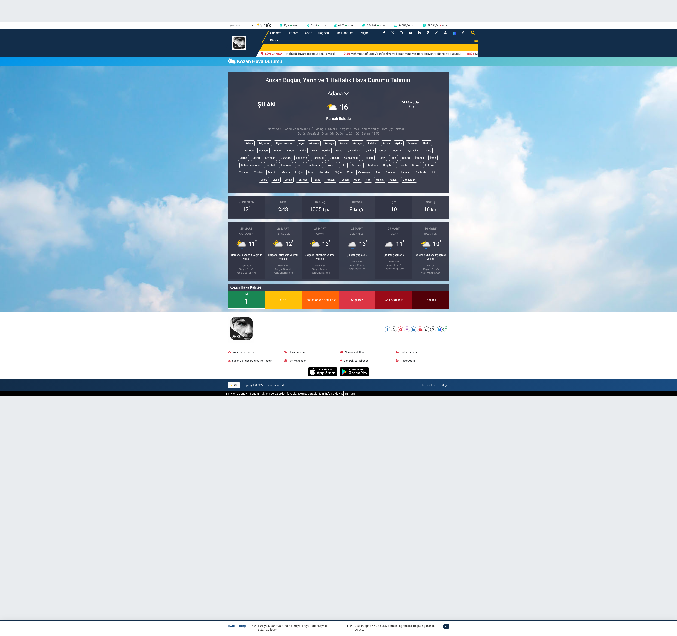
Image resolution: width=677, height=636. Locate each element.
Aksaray (314, 143)
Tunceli (344, 179)
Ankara (343, 143)
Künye (274, 40)
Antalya (357, 143)
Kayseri (331, 165)
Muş (310, 172)
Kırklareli (372, 165)
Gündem (275, 33)
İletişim (364, 33)
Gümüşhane (351, 157)
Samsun (405, 172)
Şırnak (288, 179)
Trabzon (330, 179)
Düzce (427, 150)
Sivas (276, 179)
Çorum (383, 150)
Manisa (258, 172)
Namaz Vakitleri (354, 352)
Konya (415, 165)
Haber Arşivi (408, 360)
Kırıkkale (357, 165)
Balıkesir (412, 143)
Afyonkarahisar (284, 143)
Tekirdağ (302, 179)
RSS (235, 385)
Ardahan (372, 143)
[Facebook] (387, 329)
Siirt (434, 172)
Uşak (357, 179)
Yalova (380, 179)
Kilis (343, 165)
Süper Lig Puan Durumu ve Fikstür (252, 360)
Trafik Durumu (408, 352)
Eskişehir (301, 157)
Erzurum (286, 157)
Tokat (316, 179)
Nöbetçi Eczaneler (243, 352)
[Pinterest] (400, 329)
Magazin (323, 33)
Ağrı (301, 143)
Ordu (350, 172)
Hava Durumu (297, 352)
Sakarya (390, 172)
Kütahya (429, 165)
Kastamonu (314, 165)
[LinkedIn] (413, 329)
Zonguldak (409, 179)
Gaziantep (318, 157)
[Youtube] (420, 329)
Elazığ (256, 157)
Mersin (286, 172)
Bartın (426, 143)
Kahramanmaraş (250, 165)
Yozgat (393, 179)
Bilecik (277, 150)
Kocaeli (402, 165)
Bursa (339, 150)
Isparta (406, 157)
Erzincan (270, 157)
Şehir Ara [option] (235, 25)
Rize (377, 172)
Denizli (397, 150)
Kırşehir (387, 165)
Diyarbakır (412, 150)
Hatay (382, 157)
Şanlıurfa (421, 172)
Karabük (270, 165)
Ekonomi (293, 33)
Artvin (386, 143)
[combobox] (242, 25)
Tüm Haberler (344, 33)
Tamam (350, 393)
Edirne (243, 157)
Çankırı (370, 150)
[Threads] (433, 329)
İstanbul (420, 157)
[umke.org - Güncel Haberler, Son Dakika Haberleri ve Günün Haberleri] (239, 42)
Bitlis (303, 150)
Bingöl (290, 150)
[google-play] (354, 371)
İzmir (433, 157)
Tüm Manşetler (297, 360)
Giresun (334, 157)
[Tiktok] (426, 329)
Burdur (326, 150)
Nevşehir (324, 172)
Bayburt (263, 150)
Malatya (243, 172)
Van (368, 179)
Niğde (338, 172)
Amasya (329, 143)
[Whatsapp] (446, 329)
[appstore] (323, 371)
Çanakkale (354, 150)
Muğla (299, 172)
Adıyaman (264, 143)
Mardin (272, 172)
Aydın (398, 143)
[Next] (440, 329)
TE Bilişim (443, 385)
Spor (308, 33)
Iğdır (393, 157)
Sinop (263, 179)
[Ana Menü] (474, 40)
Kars (299, 165)
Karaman (286, 165)
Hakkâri (368, 157)
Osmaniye (364, 172)
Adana (249, 143)
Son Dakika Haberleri (356, 360)
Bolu (314, 150)
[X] (394, 329)
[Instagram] (407, 329)
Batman (249, 150)
